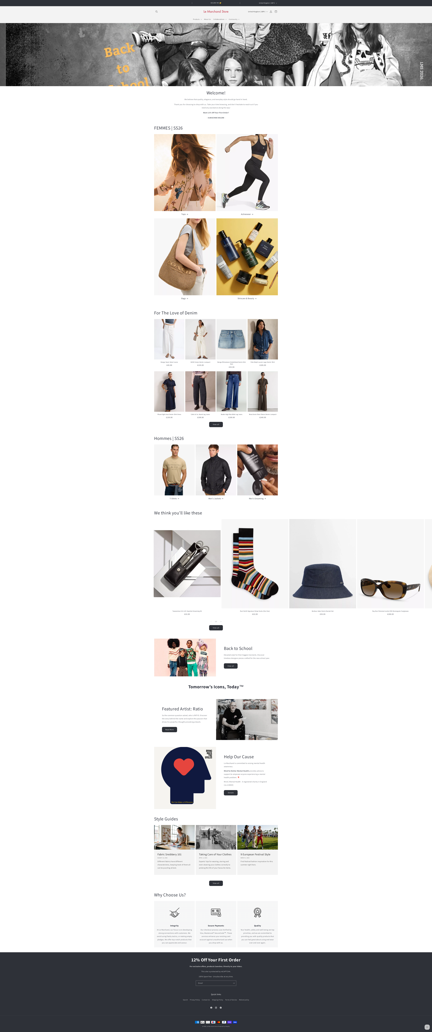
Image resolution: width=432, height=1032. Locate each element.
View (234, 54)
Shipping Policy (217, 1000)
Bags (183, 298)
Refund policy (244, 1000)
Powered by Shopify (224, 1026)
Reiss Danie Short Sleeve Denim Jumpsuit (262, 414)
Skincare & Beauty (246, 298)
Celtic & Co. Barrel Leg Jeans (200, 414)
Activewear (246, 214)
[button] (156, 11)
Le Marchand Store (212, 1026)
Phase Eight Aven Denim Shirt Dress (169, 414)
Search (185, 1000)
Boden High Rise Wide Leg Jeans (231, 414)
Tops (183, 214)
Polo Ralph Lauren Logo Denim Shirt (263, 362)
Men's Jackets (214, 498)
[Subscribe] (233, 983)
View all (216, 424)
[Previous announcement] (192, 3)
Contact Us (206, 1000)
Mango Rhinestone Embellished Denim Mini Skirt (231, 363)
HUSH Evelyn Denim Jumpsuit (200, 362)
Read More (169, 730)
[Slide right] (220, 621)
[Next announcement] (239, 3)
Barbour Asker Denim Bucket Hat (323, 611)
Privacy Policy (195, 1000)
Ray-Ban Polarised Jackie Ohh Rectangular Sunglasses (390, 611)
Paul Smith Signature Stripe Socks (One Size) (255, 611)
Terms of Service (231, 1000)
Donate (231, 793)
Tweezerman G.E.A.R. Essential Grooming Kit (187, 611)
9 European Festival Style (255, 854)
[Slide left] (211, 621)
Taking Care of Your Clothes (215, 854)
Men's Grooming (256, 498)
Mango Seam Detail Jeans (169, 362)
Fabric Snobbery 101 (169, 854)
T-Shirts (173, 498)
